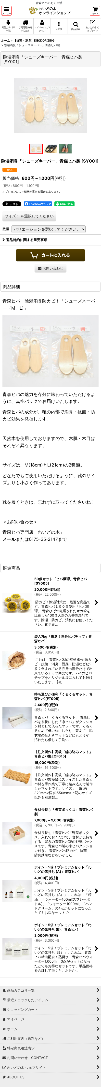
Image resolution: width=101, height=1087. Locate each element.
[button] (6, 11)
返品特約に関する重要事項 (26, 240)
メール (9, 539)
